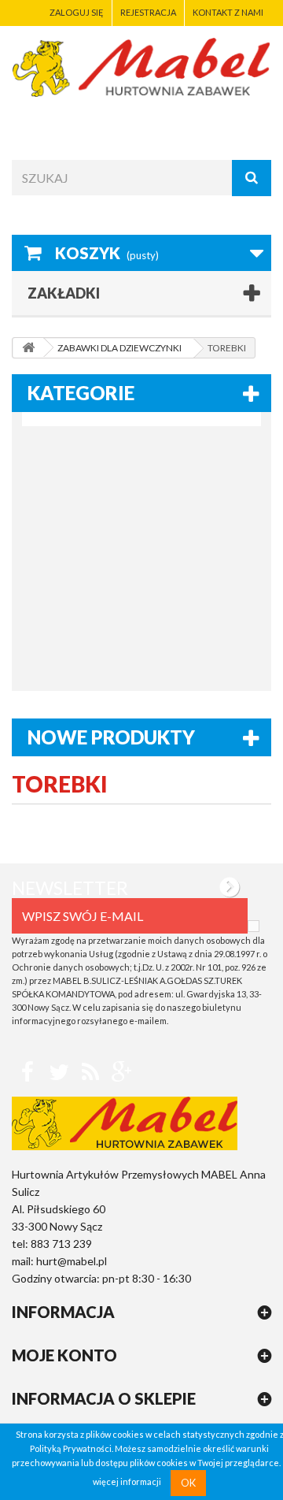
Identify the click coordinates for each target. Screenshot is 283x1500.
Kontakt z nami (228, 12)
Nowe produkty (111, 737)
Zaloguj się (77, 12)
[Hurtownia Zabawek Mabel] (141, 67)
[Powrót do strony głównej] (28, 348)
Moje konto (64, 1355)
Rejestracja (148, 12)
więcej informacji (127, 1482)
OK (188, 1482)
